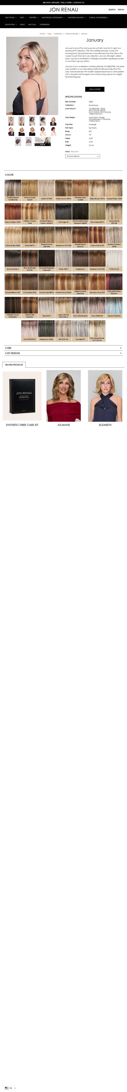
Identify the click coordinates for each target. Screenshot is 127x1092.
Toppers (32, 17)
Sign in (121, 9)
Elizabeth (105, 424)
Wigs (22, 17)
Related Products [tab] (14, 364)
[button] (10, 1088)
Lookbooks (44, 24)
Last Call (32, 24)
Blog (22, 24)
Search (112, 9)
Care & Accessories (98, 17)
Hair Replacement (76, 17)
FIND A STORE (94, 89)
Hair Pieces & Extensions (52, 17)
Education (10, 24)
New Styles (10, 17)
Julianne (63, 424)
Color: (72, 152)
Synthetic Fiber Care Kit (22, 424)
